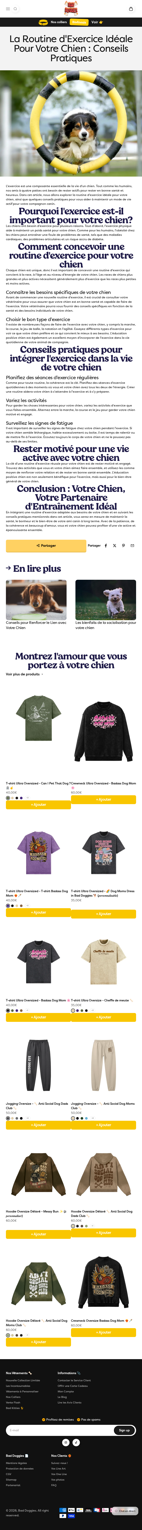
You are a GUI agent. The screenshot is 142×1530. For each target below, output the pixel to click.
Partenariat (13, 1485)
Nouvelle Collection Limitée (23, 1380)
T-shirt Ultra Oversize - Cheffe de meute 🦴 (102, 1000)
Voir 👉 (97, 22)
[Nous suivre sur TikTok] (76, 1442)
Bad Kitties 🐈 (14, 1408)
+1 (27, 1010)
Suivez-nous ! (59, 1463)
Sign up (126, 1431)
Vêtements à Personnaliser (22, 1391)
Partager (48, 546)
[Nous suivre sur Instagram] (66, 1442)
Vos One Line (59, 1474)
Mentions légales (16, 1463)
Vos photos (57, 1479)
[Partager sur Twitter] (114, 545)
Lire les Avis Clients (69, 1402)
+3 (27, 798)
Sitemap (11, 1479)
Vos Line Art (58, 1468)
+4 (27, 1118)
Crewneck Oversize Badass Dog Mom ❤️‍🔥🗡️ (101, 1320)
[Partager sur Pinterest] (123, 545)
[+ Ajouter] (103, 906)
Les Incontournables (18, 1386)
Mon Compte (66, 1391)
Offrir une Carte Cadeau (73, 1386)
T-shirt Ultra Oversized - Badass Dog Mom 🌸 (38, 1000)
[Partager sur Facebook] (105, 545)
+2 (27, 905)
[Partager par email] (132, 545)
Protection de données (19, 1468)
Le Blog (62, 1397)
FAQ (53, 1485)
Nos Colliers (13, 1397)
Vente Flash (13, 1402)
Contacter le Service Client (74, 1380)
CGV (8, 1474)
